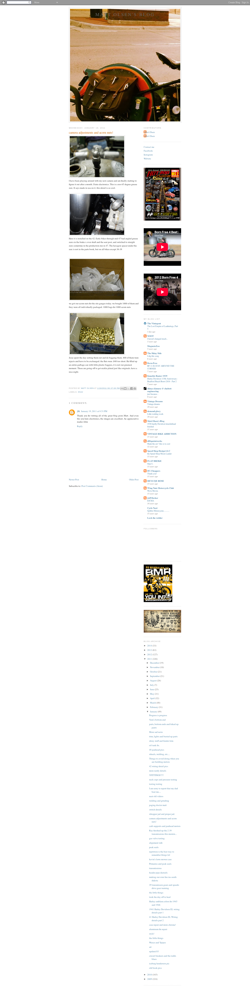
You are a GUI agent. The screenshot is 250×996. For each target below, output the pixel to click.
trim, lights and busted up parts (163, 736)
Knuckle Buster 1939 (157, 375)
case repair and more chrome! (162, 924)
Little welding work (155, 414)
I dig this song (153, 356)
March (153, 702)
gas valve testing (157, 838)
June (152, 689)
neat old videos (156, 796)
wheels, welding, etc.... (159, 754)
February (154, 707)
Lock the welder (155, 517)
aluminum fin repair (158, 929)
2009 (150, 978)
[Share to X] (128, 388)
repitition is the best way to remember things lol (161, 853)
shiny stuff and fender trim (161, 740)
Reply (80, 426)
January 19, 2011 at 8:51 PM (94, 411)
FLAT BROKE (154, 460)
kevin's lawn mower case (160, 859)
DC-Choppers (153, 470)
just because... (153, 394)
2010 (150, 974)
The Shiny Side (154, 353)
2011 (150, 658)
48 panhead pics (156, 749)
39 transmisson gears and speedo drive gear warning (164, 886)
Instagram (148, 154)
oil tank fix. (154, 745)
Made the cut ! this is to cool (158, 443)
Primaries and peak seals (160, 863)
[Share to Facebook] (131, 388)
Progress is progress (158, 715)
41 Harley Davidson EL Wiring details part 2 (163, 918)
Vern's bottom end (157, 719)
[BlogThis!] (125, 388)
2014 (150, 645)
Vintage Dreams (155, 401)
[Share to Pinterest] (135, 388)
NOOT (150, 336)
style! (151, 933)
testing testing (155, 783)
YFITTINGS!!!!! (156, 775)
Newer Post (74, 479)
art (150, 946)
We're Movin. (152, 490)
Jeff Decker (152, 497)
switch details (155, 809)
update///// (154, 951)
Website (147, 158)
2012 (150, 654)
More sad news (156, 731)
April (152, 698)
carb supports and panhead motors (164, 826)
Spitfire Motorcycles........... (158, 510)
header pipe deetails (158, 872)
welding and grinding (159, 800)
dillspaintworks (154, 441)
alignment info (156, 842)
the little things (156, 892)
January (154, 711)
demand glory (154, 411)
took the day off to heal (160, 896)
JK (78, 411)
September (155, 676)
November (155, 667)
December (155, 662)
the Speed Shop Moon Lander (159, 453)
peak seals (154, 847)
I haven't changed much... (157, 338)
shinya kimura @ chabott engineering (159, 390)
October (154, 671)
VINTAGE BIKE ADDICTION (161, 433)
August (153, 680)
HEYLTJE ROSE (155, 480)
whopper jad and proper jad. (162, 813)
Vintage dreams (153, 404)
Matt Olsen (150, 132)
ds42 (80, 392)
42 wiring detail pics (158, 766)
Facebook (148, 150)
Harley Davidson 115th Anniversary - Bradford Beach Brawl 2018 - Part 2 (162, 380)
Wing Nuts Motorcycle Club (160, 488)
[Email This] (122, 388)
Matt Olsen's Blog (125, 14)
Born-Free (152, 363)
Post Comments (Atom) (92, 486)
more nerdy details (157, 770)
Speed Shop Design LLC (158, 450)
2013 (150, 649)
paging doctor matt (158, 805)
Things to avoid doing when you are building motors (164, 760)
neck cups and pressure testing (163, 779)
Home (104, 479)
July (152, 684)
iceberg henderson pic (159, 963)
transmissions (155, 868)
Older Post (134, 479)
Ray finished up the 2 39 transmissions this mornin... (163, 832)
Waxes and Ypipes (157, 942)
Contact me (149, 146)
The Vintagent (154, 323)
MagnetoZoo (153, 346)
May (152, 693)
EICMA (150, 500)
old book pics (155, 967)
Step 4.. (150, 463)
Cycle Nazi (152, 508)
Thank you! (152, 473)
